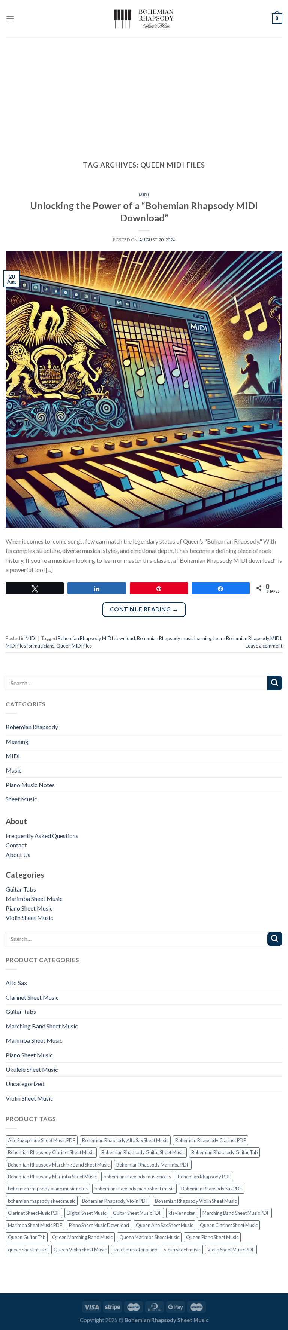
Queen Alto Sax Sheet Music (164, 1225)
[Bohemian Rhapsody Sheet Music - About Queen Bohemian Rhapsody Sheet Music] (144, 18)
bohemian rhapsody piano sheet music (134, 1189)
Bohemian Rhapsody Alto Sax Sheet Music (125, 1140)
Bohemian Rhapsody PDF (204, 1177)
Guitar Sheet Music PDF (137, 1213)
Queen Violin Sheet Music (80, 1250)
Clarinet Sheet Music (32, 997)
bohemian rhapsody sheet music (41, 1201)
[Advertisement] (144, 93)
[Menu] (10, 18)
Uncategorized (25, 1083)
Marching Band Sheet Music (42, 1026)
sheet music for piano (135, 1250)
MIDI (13, 755)
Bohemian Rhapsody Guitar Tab (224, 1152)
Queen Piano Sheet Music (212, 1237)
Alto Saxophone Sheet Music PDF (41, 1140)
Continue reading (144, 609)
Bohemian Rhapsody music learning (174, 638)
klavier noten (182, 1213)
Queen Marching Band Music (82, 1237)
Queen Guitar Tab (26, 1237)
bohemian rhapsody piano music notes (48, 1189)
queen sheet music (27, 1250)
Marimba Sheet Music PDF (35, 1225)
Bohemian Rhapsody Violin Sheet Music (196, 1201)
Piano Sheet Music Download (99, 1225)
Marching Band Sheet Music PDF (236, 1213)
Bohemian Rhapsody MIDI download (96, 638)
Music (14, 770)
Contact (16, 845)
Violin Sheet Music (29, 917)
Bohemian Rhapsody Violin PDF (115, 1201)
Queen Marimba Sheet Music (149, 1237)
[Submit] (274, 683)
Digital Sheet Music (86, 1213)
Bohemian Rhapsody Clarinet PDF (210, 1140)
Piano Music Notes (30, 784)
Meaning (17, 741)
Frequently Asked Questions (42, 835)
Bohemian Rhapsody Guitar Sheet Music (142, 1152)
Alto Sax (16, 982)
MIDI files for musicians (30, 646)
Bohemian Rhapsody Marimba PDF (152, 1165)
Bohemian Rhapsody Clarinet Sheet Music (51, 1152)
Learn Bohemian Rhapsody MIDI (247, 638)
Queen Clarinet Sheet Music (229, 1225)
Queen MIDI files (74, 646)
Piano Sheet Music (29, 908)
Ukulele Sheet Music (32, 1069)
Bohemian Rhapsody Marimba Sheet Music (52, 1177)
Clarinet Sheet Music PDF (34, 1213)
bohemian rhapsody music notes (137, 1177)
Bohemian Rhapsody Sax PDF (211, 1189)
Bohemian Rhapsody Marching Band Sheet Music (59, 1165)
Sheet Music (21, 798)
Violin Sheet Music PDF (231, 1250)
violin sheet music (182, 1250)
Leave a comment (264, 646)
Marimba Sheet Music (34, 898)
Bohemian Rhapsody (32, 726)
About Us (18, 854)
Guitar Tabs (21, 889)
